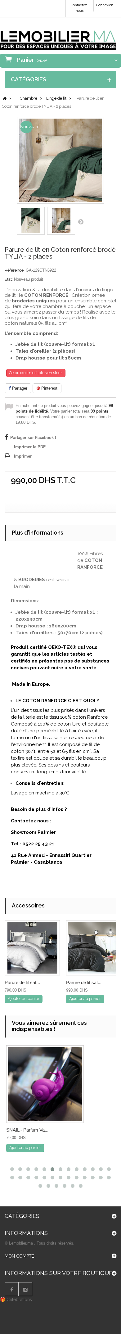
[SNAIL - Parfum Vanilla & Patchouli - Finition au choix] (45, 1084)
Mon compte (19, 1256)
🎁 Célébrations (16, 1299)
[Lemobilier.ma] (58, 36)
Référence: (15, 270)
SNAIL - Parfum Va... (27, 1130)
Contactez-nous (79, 8)
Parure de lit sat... (22, 982)
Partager (19, 388)
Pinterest (48, 388)
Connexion (104, 5)
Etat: (9, 279)
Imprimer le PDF (30, 447)
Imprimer (23, 456)
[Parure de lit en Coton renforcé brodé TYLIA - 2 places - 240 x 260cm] (30, 220)
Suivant (81, 222)
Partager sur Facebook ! (33, 437)
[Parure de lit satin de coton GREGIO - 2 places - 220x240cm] (32, 947)
